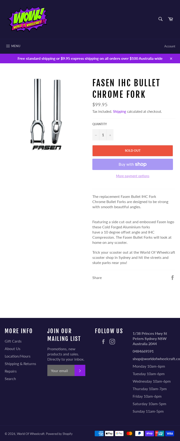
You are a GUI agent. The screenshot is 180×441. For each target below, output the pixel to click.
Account (169, 46)
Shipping (119, 111)
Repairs (11, 371)
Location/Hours (17, 356)
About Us (12, 348)
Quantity (99, 124)
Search (10, 378)
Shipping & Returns (20, 363)
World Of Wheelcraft (31, 434)
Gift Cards (13, 341)
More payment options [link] (132, 176)
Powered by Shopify (59, 434)
